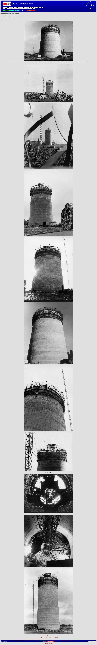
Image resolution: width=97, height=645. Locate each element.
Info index (56, 637)
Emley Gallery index (50, 637)
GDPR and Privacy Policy (48, 643)
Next (48, 635)
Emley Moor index (42, 637)
